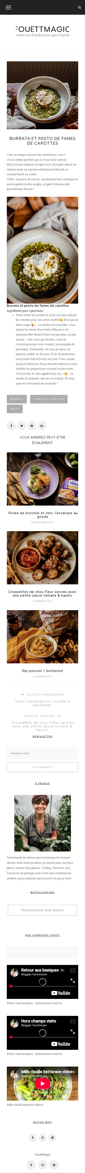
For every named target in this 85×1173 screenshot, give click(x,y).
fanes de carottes (48, 399)
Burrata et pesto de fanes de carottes (42, 141)
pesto (14, 409)
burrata (17, 399)
